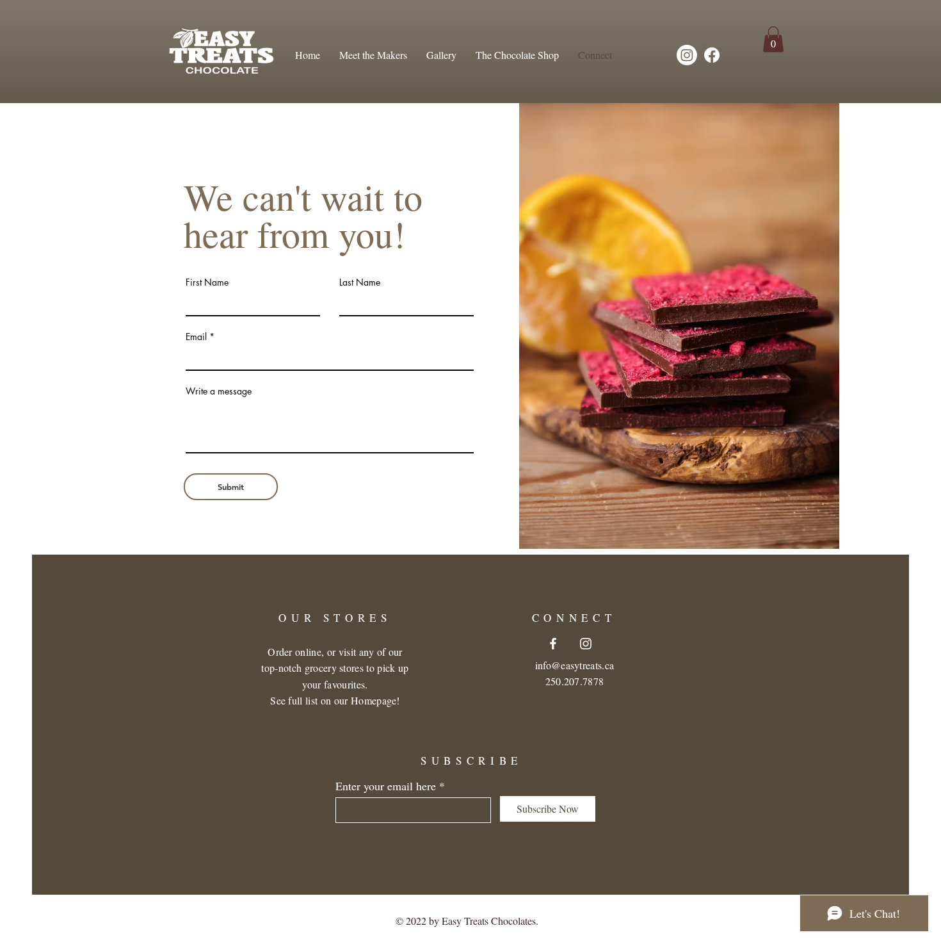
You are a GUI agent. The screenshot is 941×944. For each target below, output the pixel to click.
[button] (773, 39)
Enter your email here (385, 786)
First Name (207, 282)
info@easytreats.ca (575, 665)
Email (196, 336)
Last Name (359, 282)
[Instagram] (687, 55)
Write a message (219, 391)
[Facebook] (712, 55)
